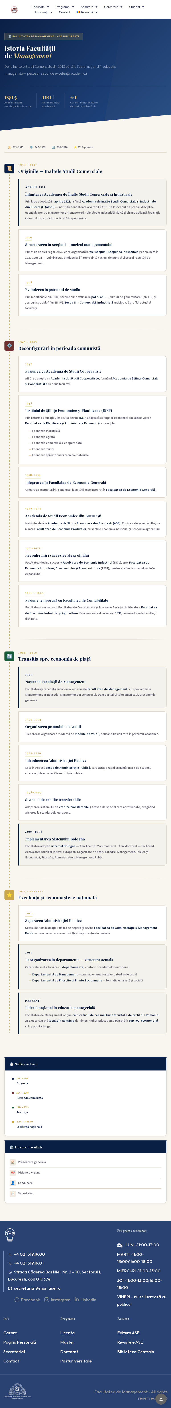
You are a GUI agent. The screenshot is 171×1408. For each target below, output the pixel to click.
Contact (64, 12)
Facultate (38, 7)
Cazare (10, 1332)
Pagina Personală (19, 1342)
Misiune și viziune (26, 1172)
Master (67, 1342)
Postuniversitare (76, 1361)
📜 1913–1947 (15, 147)
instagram (60, 1299)
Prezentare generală (28, 1162)
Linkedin (88, 1299)
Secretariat (22, 1193)
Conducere (22, 1183)
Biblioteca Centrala (135, 1351)
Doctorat (69, 1351)
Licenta (67, 1332)
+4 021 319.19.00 (29, 1254)
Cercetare (111, 7)
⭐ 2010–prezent (84, 147)
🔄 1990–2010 (59, 147)
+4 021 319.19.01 (29, 1263)
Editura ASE (128, 1332)
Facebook (30, 1299)
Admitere (87, 7)
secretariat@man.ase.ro (37, 1288)
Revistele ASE (130, 1342)
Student (134, 7)
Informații (41, 12)
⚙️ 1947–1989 (37, 147)
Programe (63, 7)
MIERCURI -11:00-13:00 (139, 1270)
